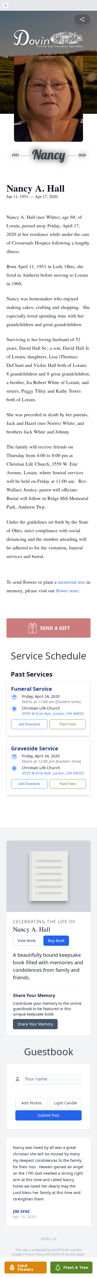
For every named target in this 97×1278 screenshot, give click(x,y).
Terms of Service (63, 1254)
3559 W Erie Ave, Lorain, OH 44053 (53, 713)
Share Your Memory (35, 1024)
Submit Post (48, 1115)
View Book (27, 940)
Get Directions (29, 724)
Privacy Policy (33, 1254)
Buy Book (56, 940)
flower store (67, 590)
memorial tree (71, 582)
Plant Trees (68, 724)
